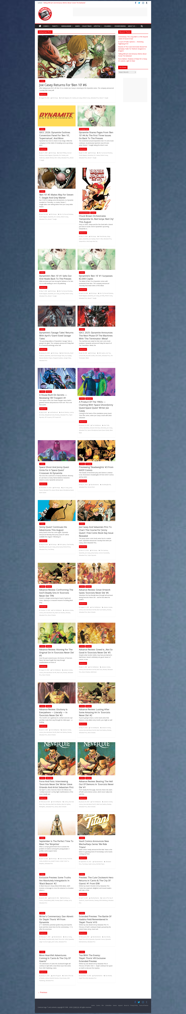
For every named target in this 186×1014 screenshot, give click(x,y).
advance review (69, 610)
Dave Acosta (63, 858)
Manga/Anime (66, 26)
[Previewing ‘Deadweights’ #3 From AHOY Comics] (96, 441)
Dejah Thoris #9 (83, 978)
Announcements (84, 213)
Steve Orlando (52, 615)
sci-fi (70, 900)
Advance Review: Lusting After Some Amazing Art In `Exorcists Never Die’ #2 (94, 712)
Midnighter (42, 807)
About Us (131, 26)
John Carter (55, 942)
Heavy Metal (47, 900)
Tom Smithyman (96, 425)
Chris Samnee (104, 550)
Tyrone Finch (91, 487)
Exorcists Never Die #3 (50, 732)
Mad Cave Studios (60, 612)
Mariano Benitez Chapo (45, 358)
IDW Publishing (103, 900)
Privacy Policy (134, 1005)
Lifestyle (97, 26)
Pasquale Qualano (58, 358)
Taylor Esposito (92, 555)
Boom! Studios (65, 412)
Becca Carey (68, 937)
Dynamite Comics (100, 939)
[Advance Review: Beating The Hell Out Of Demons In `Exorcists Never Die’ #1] (96, 743)
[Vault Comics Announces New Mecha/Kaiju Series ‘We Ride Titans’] (96, 815)
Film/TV (55, 26)
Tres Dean (85, 864)
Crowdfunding (120, 26)
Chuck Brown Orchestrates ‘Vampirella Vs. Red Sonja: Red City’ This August (96, 218)
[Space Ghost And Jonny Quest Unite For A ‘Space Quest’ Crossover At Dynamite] (57, 441)
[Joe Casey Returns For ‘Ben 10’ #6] (76, 36)
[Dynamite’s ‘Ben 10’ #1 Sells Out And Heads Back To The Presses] (57, 250)
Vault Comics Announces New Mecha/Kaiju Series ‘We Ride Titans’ (94, 844)
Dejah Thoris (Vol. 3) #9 (61, 939)
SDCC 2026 (57, 158)
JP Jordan (41, 415)
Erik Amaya (55, 98)
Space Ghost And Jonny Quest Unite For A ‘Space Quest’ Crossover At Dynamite (54, 470)
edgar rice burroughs (45, 942)
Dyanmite (47, 355)
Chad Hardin (70, 544)
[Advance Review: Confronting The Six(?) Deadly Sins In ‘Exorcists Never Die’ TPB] (57, 564)
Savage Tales (67, 358)
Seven (56, 807)
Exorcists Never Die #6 (90, 610)
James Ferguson (56, 975)
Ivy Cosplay (92, 239)
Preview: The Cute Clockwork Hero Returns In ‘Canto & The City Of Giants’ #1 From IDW (96, 880)
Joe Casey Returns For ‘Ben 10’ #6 (63, 85)
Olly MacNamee (94, 484)
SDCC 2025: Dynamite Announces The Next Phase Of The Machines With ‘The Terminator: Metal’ (96, 335)
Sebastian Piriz (95, 98)
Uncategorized (84, 129)
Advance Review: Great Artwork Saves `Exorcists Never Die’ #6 (94, 591)
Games (77, 26)
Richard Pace (66, 547)
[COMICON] (45, 8)
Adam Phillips (63, 153)
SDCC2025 (98, 355)
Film (103, 1005)
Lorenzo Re (82, 355)
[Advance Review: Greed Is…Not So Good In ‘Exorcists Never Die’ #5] (96, 624)
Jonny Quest (59, 547)
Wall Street (93, 672)
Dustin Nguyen (65, 98)
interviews (103, 428)
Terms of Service (143, 1005)
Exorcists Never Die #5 (50, 672)
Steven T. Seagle (103, 98)
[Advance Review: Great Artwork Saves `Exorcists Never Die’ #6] (96, 564)
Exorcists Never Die (49, 612)
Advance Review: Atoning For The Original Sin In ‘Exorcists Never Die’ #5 (56, 652)
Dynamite (55, 155)
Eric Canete (73, 98)
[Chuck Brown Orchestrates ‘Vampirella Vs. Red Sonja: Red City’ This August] (96, 169)
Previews (88, 464)
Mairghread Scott (49, 415)
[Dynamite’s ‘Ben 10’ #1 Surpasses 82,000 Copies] (96, 250)
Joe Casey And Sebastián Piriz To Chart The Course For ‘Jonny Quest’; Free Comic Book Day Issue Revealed (96, 531)
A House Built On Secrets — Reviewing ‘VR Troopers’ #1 (53, 396)
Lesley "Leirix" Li (64, 861)
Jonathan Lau (46, 861)
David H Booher (89, 900)
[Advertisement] (110, 12)
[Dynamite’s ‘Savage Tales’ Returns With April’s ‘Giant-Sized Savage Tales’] (57, 307)
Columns (107, 26)
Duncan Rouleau (107, 153)
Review (109, 610)
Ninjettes (41, 863)
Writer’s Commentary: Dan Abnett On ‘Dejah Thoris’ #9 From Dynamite (56, 919)
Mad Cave (59, 672)
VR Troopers (48, 417)
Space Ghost (55, 490)
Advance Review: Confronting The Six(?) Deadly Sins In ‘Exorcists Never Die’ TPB (56, 592)
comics (72, 412)
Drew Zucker (63, 978)
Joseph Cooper (55, 861)
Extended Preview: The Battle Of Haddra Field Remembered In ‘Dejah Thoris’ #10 (95, 919)
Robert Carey (86, 98)
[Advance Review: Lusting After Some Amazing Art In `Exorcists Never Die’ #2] (96, 684)
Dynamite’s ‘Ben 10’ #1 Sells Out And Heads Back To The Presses (55, 277)
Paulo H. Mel (99, 239)
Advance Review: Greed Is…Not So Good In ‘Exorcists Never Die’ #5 (96, 651)
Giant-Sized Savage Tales (57, 355)
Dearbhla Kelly (50, 939)
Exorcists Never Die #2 (90, 730)
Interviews (89, 398)
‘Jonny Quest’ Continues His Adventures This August (53, 528)
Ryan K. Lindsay (64, 900)
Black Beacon (66, 898)
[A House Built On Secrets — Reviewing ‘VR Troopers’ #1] (57, 369)
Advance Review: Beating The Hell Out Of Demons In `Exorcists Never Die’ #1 (96, 784)
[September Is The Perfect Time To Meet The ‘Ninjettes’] (57, 815)
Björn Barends (65, 353)
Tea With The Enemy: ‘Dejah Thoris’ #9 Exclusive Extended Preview (92, 958)
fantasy (97, 900)
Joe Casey (79, 98)
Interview (47, 804)
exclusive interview (95, 428)
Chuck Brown (102, 236)
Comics (46, 26)
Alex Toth (106, 425)
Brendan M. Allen (54, 898)
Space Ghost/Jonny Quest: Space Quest (98, 430)
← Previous (42, 992)
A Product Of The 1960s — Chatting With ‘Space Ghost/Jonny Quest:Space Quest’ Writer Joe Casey (96, 406)
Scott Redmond (53, 412)
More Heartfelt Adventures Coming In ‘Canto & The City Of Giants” (55, 958)
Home (93, 1005)
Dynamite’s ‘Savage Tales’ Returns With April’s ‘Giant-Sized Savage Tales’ (56, 335)
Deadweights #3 (106, 484)
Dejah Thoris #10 (83, 939)
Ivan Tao (108, 353)
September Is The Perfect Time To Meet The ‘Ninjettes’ (56, 843)
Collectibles (86, 26)
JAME (52, 900)
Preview (57, 900)
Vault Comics (92, 864)
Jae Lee (47, 547)
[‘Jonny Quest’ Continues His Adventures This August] (57, 501)
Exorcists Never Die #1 (90, 804)
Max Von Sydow (66, 804)
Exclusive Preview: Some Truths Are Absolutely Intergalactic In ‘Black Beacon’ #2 (55, 880)
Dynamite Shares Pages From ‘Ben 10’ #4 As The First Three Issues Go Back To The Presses (96, 135)
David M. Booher (54, 978)
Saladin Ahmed (49, 158)
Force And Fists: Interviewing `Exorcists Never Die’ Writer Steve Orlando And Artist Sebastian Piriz (56, 784)
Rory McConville (90, 355)
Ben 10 (101, 153)
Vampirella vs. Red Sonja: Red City (88, 241)
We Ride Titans (100, 864)
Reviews (49, 391)
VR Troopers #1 (56, 417)
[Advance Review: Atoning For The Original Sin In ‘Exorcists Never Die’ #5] (57, 624)
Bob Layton (102, 353)
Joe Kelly (62, 293)
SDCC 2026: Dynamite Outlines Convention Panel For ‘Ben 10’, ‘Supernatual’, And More (54, 135)
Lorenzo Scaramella (103, 553)
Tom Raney (51, 549)
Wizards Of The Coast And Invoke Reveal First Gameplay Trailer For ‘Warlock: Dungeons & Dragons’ (74, 3)
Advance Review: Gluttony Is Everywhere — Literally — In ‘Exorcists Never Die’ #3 (53, 712)
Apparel (120, 1005)
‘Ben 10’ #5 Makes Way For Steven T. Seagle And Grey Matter (56, 196)
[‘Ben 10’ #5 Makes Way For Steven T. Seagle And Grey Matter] (57, 169)
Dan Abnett (42, 939)
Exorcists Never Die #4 (90, 669)
